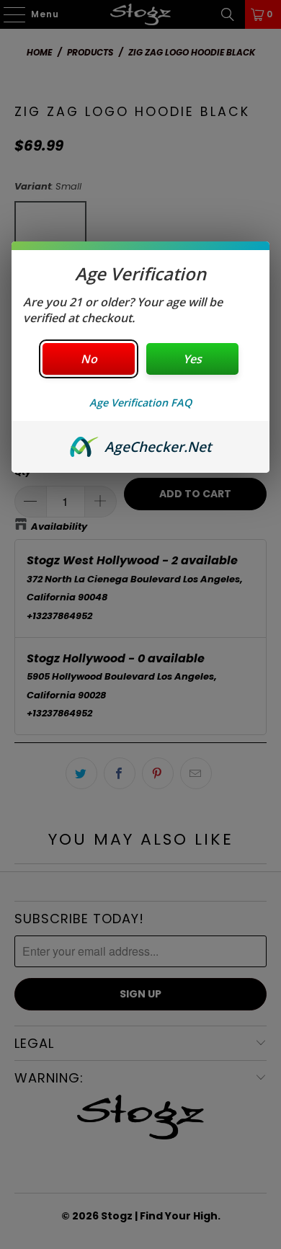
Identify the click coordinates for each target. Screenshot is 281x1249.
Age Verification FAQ (140, 402)
